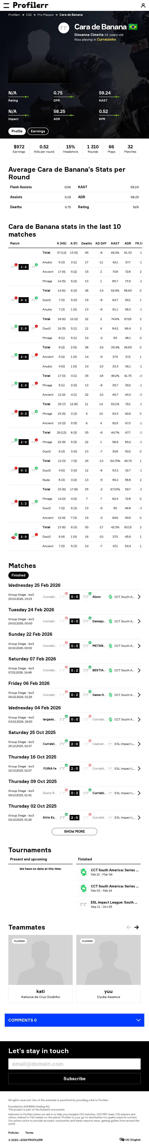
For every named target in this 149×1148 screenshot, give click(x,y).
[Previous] (129, 927)
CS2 (29, 15)
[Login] (143, 5)
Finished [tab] (18, 575)
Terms (29, 1132)
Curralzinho (106, 39)
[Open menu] (6, 5)
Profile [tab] (17, 131)
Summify (45, 1109)
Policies (13, 1132)
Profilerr (14, 15)
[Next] (137, 927)
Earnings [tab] (38, 131)
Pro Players (45, 15)
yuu (108, 991)
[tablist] (28, 131)
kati (40, 991)
